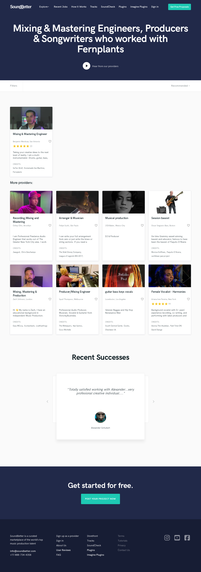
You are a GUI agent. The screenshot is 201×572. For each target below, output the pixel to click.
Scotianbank (29, 326)
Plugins (123, 6)
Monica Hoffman (158, 252)
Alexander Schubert (100, 428)
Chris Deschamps (28, 252)
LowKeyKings (41, 326)
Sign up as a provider (67, 536)
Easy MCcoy (18, 326)
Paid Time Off (175, 326)
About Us (61, 545)
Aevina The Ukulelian (160, 326)
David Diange (156, 330)
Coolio (126, 326)
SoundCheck (108, 6)
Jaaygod (16, 252)
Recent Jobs (61, 6)
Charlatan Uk (110, 330)
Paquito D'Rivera (174, 252)
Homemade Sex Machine (34, 168)
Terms (121, 536)
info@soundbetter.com (23, 551)
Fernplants (17, 172)
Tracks (93, 6)
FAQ (58, 554)
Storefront (92, 536)
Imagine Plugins (138, 6)
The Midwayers (65, 326)
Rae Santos (77, 326)
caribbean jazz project (160, 256)
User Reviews (63, 550)
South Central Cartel (113, 326)
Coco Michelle (65, 330)
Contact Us (124, 550)
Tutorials (122, 540)
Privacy (122, 545)
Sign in (155, 6)
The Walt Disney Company (70, 252)
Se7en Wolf (17, 168)
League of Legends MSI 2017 (71, 256)
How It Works (78, 6)
